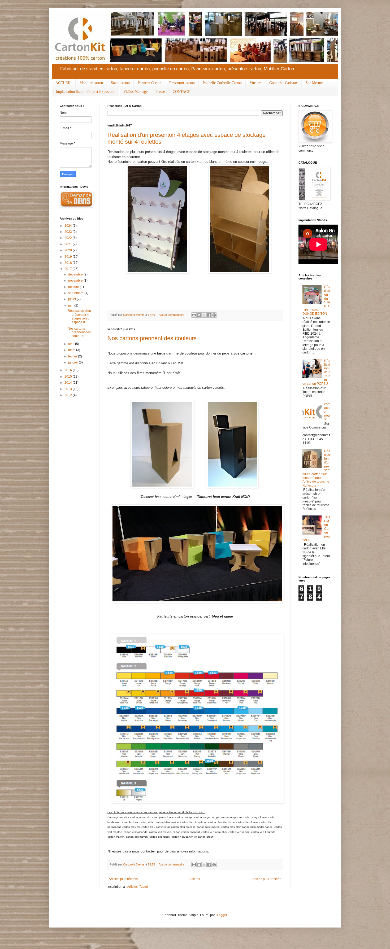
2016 (68, 370)
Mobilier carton (91, 83)
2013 (68, 389)
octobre (74, 287)
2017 (68, 269)
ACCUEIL (63, 83)
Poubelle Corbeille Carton (222, 83)
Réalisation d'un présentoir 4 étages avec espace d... (79, 316)
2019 (68, 257)
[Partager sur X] (204, 315)
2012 (68, 395)
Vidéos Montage (135, 92)
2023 (68, 232)
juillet (72, 299)
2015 (68, 376)
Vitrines (255, 83)
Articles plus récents (123, 879)
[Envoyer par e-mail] (194, 315)
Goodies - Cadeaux (283, 83)
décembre (76, 274)
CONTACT (181, 92)
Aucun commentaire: (172, 314)
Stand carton (120, 83)
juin (71, 305)
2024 (68, 226)
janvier (73, 362)
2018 (68, 263)
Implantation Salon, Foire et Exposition (85, 92)
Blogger (221, 915)
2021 (68, 244)
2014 (68, 382)
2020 (68, 250)
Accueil (194, 879)
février (73, 356)
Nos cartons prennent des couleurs (152, 338)
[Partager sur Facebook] (209, 315)
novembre (76, 280)
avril (71, 344)
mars (72, 350)
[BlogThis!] (199, 315)
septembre (76, 293)
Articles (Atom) (137, 887)
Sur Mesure (314, 83)
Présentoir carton (182, 83)
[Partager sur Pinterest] (214, 315)
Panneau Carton (149, 83)
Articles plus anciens (266, 879)
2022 (68, 238)
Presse (160, 92)
